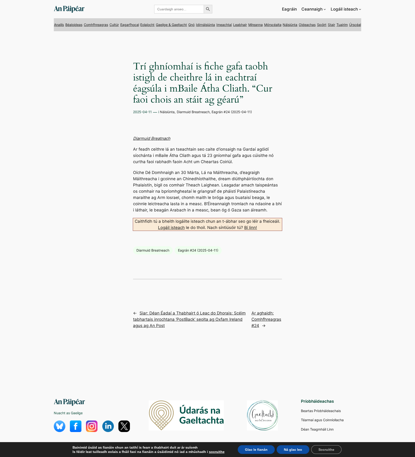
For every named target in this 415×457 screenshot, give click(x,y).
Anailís (59, 25)
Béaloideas (73, 25)
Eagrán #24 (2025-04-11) (232, 112)
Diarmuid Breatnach (151, 138)
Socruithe (326, 449)
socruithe (217, 452)
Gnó (191, 25)
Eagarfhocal (129, 25)
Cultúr (114, 25)
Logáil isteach (171, 227)
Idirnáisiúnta (205, 25)
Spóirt (321, 25)
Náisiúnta (290, 25)
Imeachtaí (224, 25)
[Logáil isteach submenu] (360, 9)
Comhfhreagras (96, 25)
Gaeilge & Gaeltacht (171, 25)
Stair (331, 25)
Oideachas (307, 25)
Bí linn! (250, 227)
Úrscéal (355, 25)
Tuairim (342, 25)
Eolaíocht (147, 25)
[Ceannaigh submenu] (324, 9)
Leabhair (240, 25)
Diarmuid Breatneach (193, 112)
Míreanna (255, 25)
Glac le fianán (256, 449)
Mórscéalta (272, 25)
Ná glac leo (293, 449)
